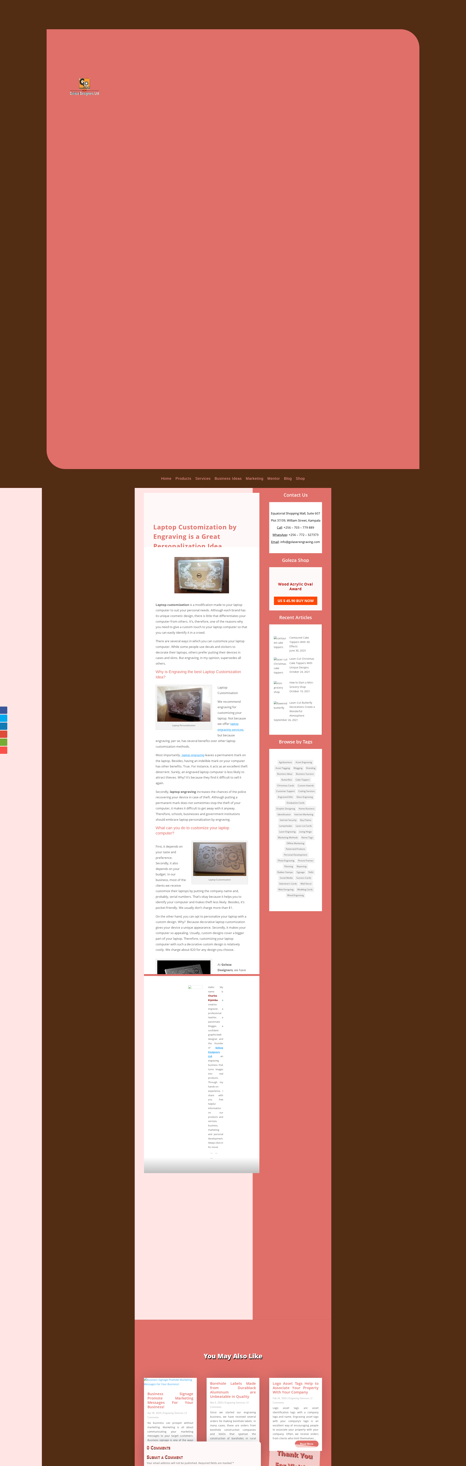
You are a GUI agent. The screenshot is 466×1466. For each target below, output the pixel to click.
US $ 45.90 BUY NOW (296, 598)
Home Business (307, 808)
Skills (310, 872)
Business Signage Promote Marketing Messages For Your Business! (170, 1400)
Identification (284, 814)
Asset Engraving (304, 762)
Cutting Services (306, 791)
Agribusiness (285, 762)
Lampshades (285, 825)
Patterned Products (295, 848)
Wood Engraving (295, 895)
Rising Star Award (296, 586)
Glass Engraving (305, 797)
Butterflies (286, 779)
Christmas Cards (285, 785)
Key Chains (305, 820)
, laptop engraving (192, 755)
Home (166, 478)
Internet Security (288, 820)
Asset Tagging (283, 768)
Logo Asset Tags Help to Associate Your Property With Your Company (296, 1388)
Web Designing (286, 889)
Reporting (302, 866)
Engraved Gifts (285, 797)
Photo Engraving (286, 860)
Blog (288, 478)
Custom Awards (306, 785)
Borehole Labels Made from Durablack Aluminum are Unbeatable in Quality (233, 1390)
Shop (300, 478)
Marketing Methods (288, 837)
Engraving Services (173, 1413)
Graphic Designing (285, 808)
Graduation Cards (296, 802)
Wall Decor (306, 883)
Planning (288, 866)
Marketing (254, 478)
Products (183, 478)
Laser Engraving (287, 831)
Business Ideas (228, 478)
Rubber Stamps (285, 872)
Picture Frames (305, 860)
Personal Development (295, 854)
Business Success (305, 773)
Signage (301, 872)
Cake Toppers (303, 779)
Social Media (286, 877)
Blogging (298, 768)
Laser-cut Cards (304, 825)
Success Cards (303, 877)
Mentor (273, 478)
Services (203, 478)
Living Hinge (305, 831)
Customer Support (285, 791)
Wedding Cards (305, 889)
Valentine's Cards (288, 883)
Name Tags (307, 837)
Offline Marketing (295, 843)
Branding (310, 768)
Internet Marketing (303, 814)
